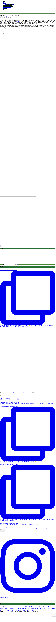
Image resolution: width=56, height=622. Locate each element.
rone (5, 610)
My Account (5, 8)
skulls (13, 610)
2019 (3, 253)
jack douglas (12, 608)
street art (9, 16)
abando (1, 606)
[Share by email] (11, 18)
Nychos (17, 21)
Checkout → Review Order (9, 4)
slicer (15, 610)
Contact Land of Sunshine (7, 5)
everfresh (39, 606)
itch (9, 608)
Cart (3, 2)
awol (8, 606)
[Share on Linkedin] (9, 18)
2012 (3, 260)
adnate (4, 606)
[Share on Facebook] (1, 18)
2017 (3, 255)
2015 (3, 257)
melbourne (38, 608)
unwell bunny (28, 610)
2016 (3, 256)
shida (9, 610)
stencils (19, 610)
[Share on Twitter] (3, 18)
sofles (16, 610)
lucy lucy (29, 608)
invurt (7, 608)
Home (4, 1)
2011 (3, 261)
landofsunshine (21, 608)
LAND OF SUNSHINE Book (8, 6)
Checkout (4, 3)
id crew (4, 608)
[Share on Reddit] (5, 18)
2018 (3, 254)
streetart (23, 610)
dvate (36, 606)
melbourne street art (45, 608)
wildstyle (32, 610)
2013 (3, 259)
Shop (3, 9)
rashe (4, 610)
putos (1, 610)
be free (12, 606)
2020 (3, 252)
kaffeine (15, 608)
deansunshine (28, 606)
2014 (3, 258)
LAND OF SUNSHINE (4, 12)
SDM (8, 610)
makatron (33, 608)
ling (27, 608)
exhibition (6, 16)
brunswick (16, 606)
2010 (3, 262)
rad (2, 610)
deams (22, 606)
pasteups (51, 608)
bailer (10, 606)
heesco (1, 608)
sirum (11, 610)
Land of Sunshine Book (7, 7)
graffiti (49, 606)
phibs (54, 608)
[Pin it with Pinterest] (7, 18)
